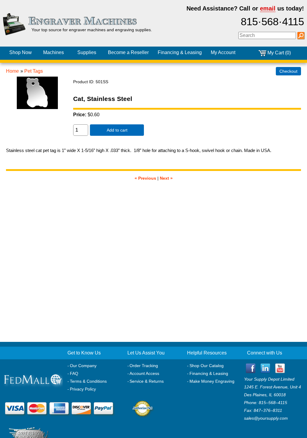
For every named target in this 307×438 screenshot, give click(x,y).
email (268, 8)
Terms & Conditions (88, 381)
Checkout (288, 71)
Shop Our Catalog (206, 365)
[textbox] (267, 35)
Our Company (83, 365)
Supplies (86, 52)
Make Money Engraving (211, 381)
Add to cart (117, 130)
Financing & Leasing (208, 373)
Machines (53, 52)
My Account (223, 52)
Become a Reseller (128, 52)
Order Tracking (144, 365)
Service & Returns (147, 381)
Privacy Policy (83, 389)
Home (12, 71)
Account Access (144, 373)
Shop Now (20, 52)
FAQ (74, 373)
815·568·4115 (272, 22)
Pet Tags (33, 71)
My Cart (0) (279, 52)
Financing (180, 52)
